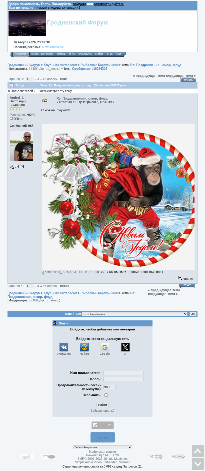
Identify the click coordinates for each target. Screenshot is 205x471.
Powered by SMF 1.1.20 (102, 455)
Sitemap (124, 462)
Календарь (85, 54)
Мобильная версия (102, 451)
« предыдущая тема (149, 76)
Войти (99, 54)
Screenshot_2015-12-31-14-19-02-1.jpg (71, 272)
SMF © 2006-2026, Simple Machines (103, 458)
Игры (72, 54)
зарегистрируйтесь (109, 4)
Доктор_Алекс (49, 69)
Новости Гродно (42, 54)
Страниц (14, 79)
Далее (52, 79)
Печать (188, 80)
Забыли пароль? (102, 410)
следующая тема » (181, 76)
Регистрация (114, 54)
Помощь (61, 54)
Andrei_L (17, 98)
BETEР (33, 69)
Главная (21, 54)
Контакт (102, 437)
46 (44, 79)
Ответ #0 (65, 102)
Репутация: (18, 115)
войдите (79, 4)
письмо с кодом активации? (57, 8)
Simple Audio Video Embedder (96, 462)
